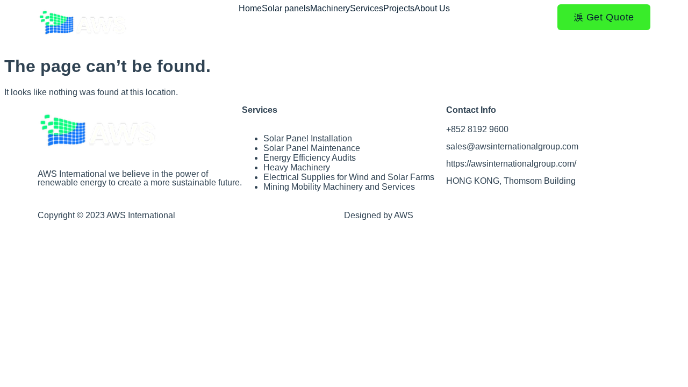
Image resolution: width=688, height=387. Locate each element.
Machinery (330, 8)
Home (250, 8)
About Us (432, 8)
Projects (398, 8)
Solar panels (286, 8)
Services (366, 8)
